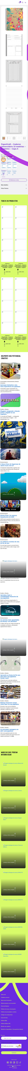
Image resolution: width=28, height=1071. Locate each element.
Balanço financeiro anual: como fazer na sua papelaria (9, 703)
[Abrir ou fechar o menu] (25, 2)
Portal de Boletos (5, 1006)
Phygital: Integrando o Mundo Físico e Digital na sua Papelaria (10, 412)
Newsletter (3, 1035)
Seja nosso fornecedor (6, 1000)
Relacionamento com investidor (8, 1003)
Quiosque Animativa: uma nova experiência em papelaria (10, 385)
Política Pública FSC (5, 1023)
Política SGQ (4, 1020)
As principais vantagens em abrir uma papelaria (9, 730)
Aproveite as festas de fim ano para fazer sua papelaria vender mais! (10, 676)
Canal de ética (4, 1017)
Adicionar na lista (15, 180)
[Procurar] (22, 2)
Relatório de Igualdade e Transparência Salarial (12, 1029)
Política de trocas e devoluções (8, 1009)
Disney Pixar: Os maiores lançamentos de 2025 (8, 516)
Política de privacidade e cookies (8, 1011)
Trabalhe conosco (5, 997)
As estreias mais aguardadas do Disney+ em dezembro (9, 620)
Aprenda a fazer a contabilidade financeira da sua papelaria (9, 596)
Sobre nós (3, 994)
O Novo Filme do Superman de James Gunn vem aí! (10, 464)
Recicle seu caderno (5, 1026)
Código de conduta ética (7, 1014)
